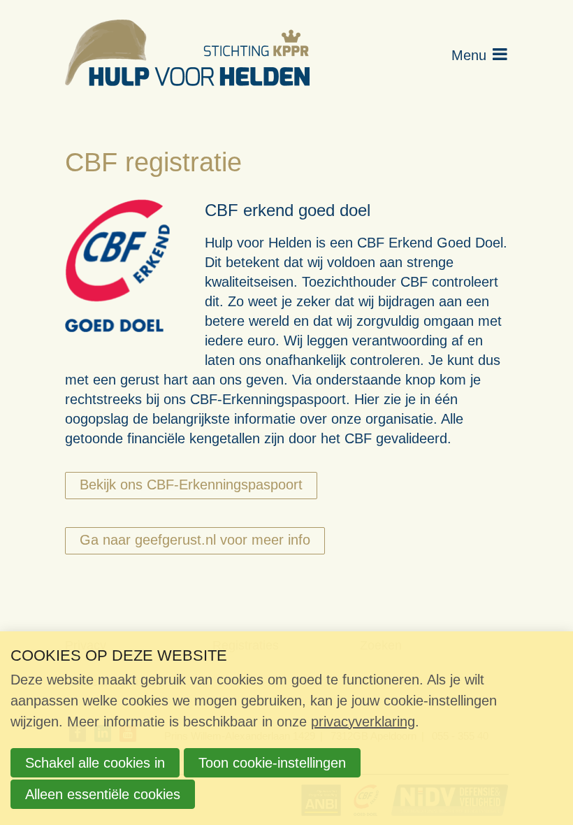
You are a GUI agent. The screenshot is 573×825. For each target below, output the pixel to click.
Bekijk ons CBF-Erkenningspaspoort (191, 484)
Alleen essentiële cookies (102, 794)
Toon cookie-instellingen (272, 762)
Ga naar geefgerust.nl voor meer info (195, 539)
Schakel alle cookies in (95, 762)
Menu (468, 55)
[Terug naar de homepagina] (187, 55)
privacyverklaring (363, 721)
